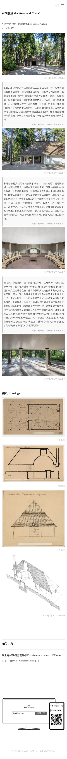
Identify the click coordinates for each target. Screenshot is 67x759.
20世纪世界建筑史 (53, 124)
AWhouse (34, 750)
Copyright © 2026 (20, 750)
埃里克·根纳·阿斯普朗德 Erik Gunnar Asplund (26, 23)
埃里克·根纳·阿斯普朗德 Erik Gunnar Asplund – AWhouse (31, 655)
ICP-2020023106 (47, 750)
